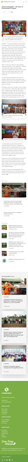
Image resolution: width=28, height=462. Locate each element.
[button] (26, 1)
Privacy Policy (5, 400)
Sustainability (4, 412)
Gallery (3, 435)
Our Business (4, 410)
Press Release (5, 433)
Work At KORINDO (5, 419)
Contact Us (4, 414)
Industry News (5, 431)
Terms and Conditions (6, 402)
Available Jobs (5, 421)
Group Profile (4, 409)
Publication (4, 436)
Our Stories (4, 423)
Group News (6, 296)
